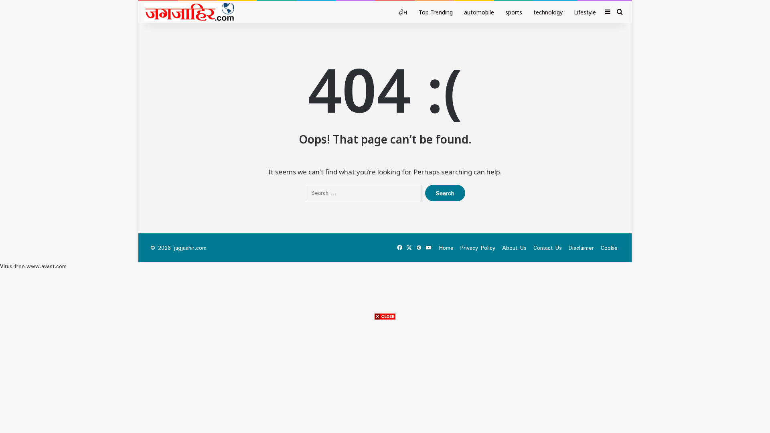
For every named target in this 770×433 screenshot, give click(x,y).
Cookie (609, 247)
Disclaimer (581, 247)
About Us (514, 247)
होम (403, 12)
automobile (479, 12)
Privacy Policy (477, 247)
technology (548, 12)
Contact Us (547, 247)
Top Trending (436, 12)
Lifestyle (585, 12)
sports (513, 12)
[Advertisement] (385, 377)
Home (446, 247)
